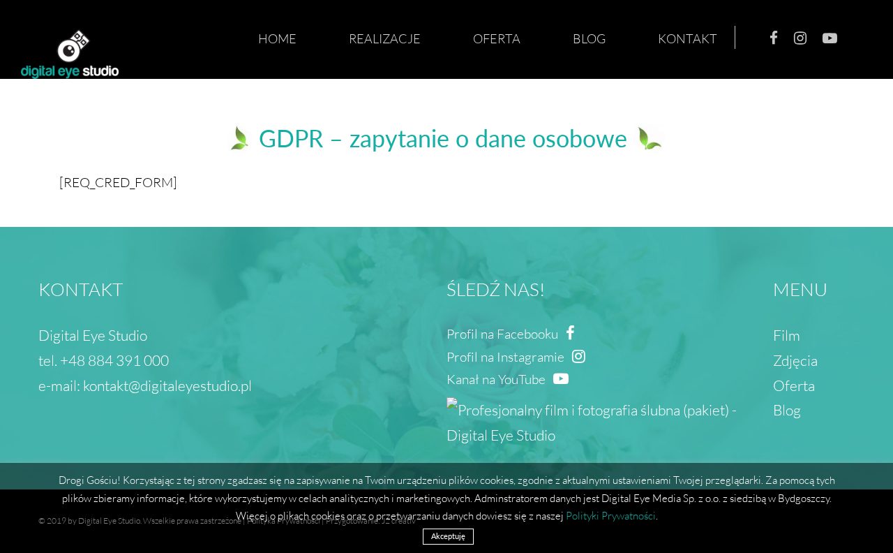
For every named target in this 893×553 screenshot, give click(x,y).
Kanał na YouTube (497, 379)
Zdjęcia (795, 360)
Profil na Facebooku (503, 333)
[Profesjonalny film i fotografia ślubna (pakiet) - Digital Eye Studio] (609, 402)
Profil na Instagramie (506, 356)
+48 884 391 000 (114, 360)
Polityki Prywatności (611, 515)
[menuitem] (286, 38)
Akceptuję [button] (448, 535)
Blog (787, 409)
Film (786, 335)
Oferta (794, 385)
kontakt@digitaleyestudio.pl (167, 385)
